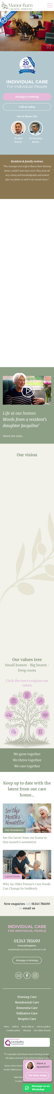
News (6, 1026)
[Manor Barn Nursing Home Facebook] (27, 975)
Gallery (15, 1026)
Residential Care (27, 1002)
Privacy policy (43, 1026)
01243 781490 (41, 904)
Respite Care (27, 1019)
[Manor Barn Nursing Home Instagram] (35, 975)
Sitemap (27, 1030)
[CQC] (27, 1042)
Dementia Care (27, 1008)
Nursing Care (27, 997)
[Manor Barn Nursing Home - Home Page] (18, 5)
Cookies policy (13, 1030)
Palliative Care (27, 1013)
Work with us (27, 1026)
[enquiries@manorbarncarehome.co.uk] (18, 975)
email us (29, 908)
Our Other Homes (42, 1030)
